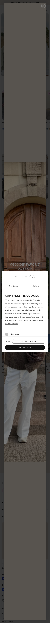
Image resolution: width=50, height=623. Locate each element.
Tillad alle (25, 347)
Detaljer (36, 286)
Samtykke (13, 286)
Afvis (7, 341)
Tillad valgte (29, 341)
